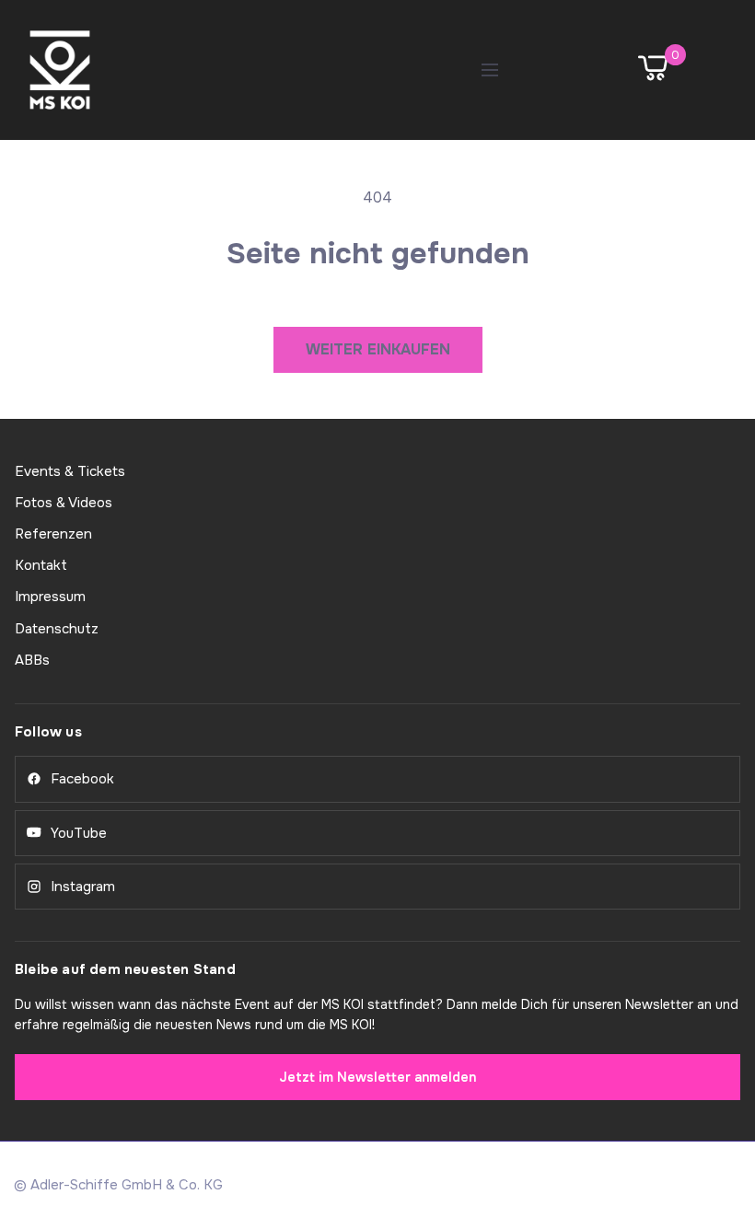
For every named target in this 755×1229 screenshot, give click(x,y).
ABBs (32, 660)
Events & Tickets (70, 471)
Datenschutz (57, 629)
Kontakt (41, 565)
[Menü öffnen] (490, 70)
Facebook (82, 779)
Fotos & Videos (63, 502)
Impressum (50, 596)
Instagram (83, 886)
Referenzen (53, 534)
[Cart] (653, 70)
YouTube (79, 833)
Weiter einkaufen (378, 349)
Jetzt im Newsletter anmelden (377, 1077)
